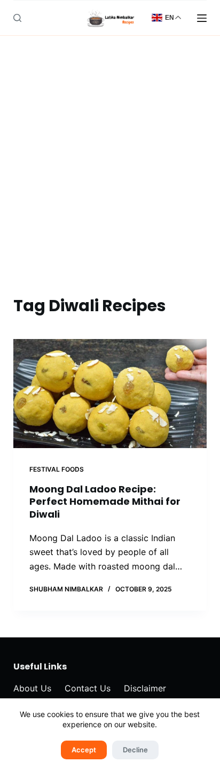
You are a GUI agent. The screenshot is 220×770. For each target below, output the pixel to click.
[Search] (17, 18)
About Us (32, 688)
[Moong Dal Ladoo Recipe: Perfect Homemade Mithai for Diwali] (110, 393)
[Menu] (202, 18)
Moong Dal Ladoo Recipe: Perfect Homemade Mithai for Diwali (104, 501)
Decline (135, 749)
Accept (84, 749)
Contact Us (88, 688)
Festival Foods (56, 469)
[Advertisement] (110, 178)
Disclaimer (145, 688)
